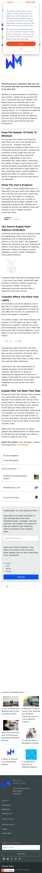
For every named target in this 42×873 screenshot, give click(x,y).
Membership (8, 825)
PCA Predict (22, 445)
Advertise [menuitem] (6, 805)
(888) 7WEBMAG (18, 791)
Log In (10, 2)
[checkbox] (21, 567)
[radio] (21, 563)
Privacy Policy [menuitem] (8, 866)
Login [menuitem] (4, 829)
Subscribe (30, 2)
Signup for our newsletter (11, 843)
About (5, 801)
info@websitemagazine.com (21, 788)
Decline (21, 49)
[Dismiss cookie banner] (35, 7)
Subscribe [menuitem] (6, 833)
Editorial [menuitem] (6, 809)
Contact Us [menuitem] (7, 814)
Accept (21, 44)
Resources (8, 819)
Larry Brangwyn (11, 460)
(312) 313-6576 (17, 793)
